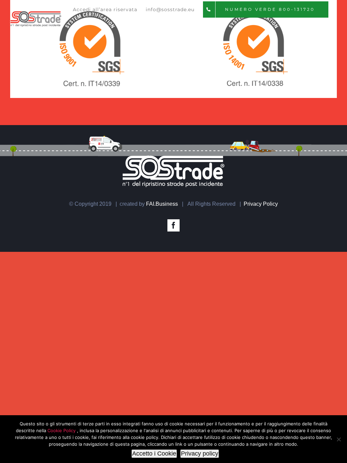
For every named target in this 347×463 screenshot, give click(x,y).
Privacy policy (199, 453)
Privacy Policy (261, 204)
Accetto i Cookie (154, 453)
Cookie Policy (62, 430)
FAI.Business (162, 204)
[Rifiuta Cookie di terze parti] (338, 439)
